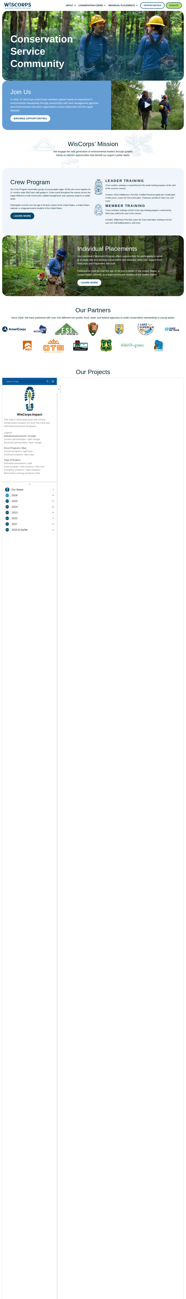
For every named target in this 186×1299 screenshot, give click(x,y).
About (69, 5)
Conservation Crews (90, 5)
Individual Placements (121, 5)
